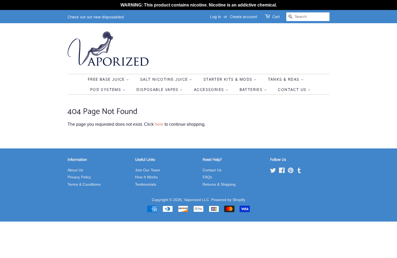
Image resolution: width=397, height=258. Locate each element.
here (159, 124)
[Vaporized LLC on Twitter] (273, 171)
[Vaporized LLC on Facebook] (282, 171)
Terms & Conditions (84, 184)
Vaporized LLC (196, 200)
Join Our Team (147, 170)
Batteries (252, 89)
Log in (215, 16)
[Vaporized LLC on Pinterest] (291, 171)
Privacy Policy (79, 177)
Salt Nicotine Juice (164, 79)
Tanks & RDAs (284, 79)
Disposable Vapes (158, 89)
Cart (276, 16)
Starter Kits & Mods (228, 79)
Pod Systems (106, 89)
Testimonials (145, 184)
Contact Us (293, 89)
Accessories (210, 89)
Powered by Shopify (228, 200)
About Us (75, 170)
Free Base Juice (107, 79)
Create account (243, 16)
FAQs (207, 177)
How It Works (146, 177)
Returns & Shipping (219, 184)
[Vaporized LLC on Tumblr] (299, 171)
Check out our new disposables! (96, 17)
